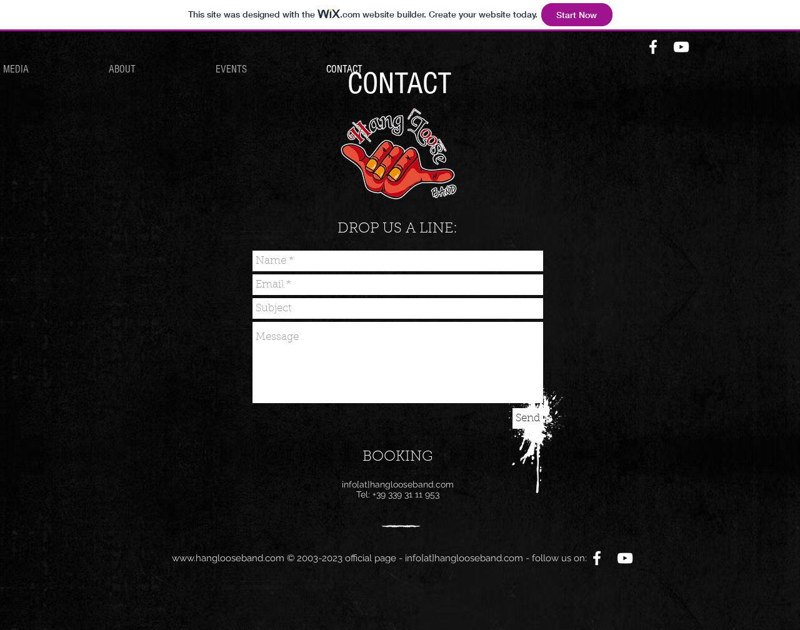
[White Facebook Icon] (653, 47)
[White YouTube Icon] (681, 47)
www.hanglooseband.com (228, 558)
